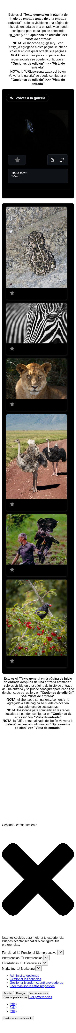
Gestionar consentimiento (18, 1018)
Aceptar (8, 993)
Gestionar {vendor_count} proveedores (36, 982)
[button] (38, 880)
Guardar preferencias (15, 997)
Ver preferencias (38, 993)
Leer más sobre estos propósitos (32, 986)
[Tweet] (31, 791)
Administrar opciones (24, 975)
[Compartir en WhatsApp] (31, 821)
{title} (13, 1004)
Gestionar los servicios (25, 979)
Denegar (21, 993)
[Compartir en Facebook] (31, 761)
